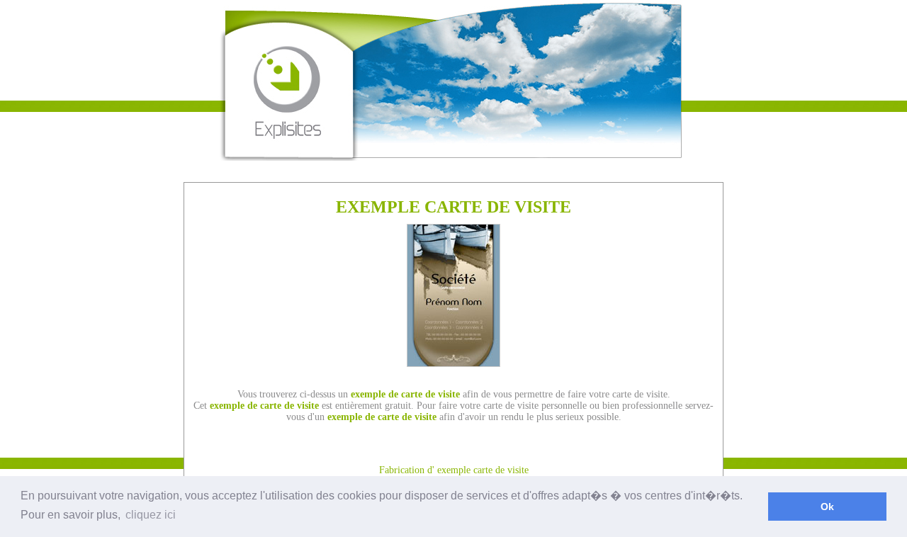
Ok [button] (827, 506)
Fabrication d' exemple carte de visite (454, 470)
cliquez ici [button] (150, 515)
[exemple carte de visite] (453, 363)
